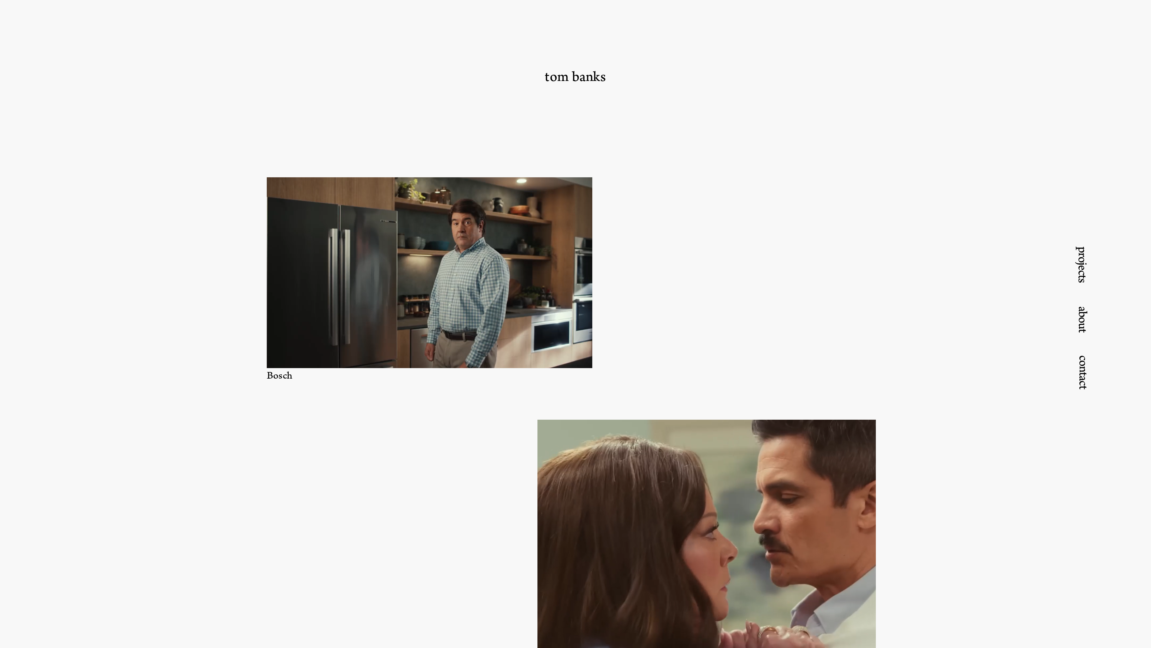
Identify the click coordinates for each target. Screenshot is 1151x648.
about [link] (1082, 319)
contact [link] (1083, 372)
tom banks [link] (574, 77)
